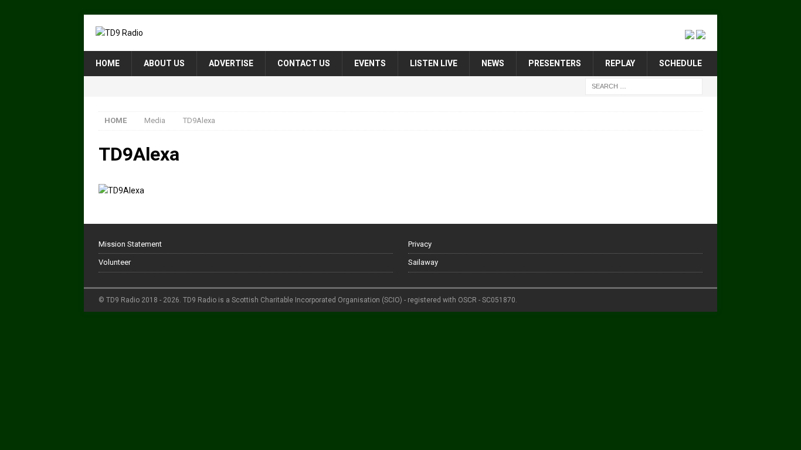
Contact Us (303, 63)
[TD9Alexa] (121, 190)
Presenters (554, 63)
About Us (164, 63)
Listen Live (433, 63)
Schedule (680, 63)
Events (370, 63)
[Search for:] (643, 85)
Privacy (420, 244)
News (492, 63)
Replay (620, 63)
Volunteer (115, 262)
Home (108, 63)
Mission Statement (130, 244)
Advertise (231, 63)
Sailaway (423, 262)
